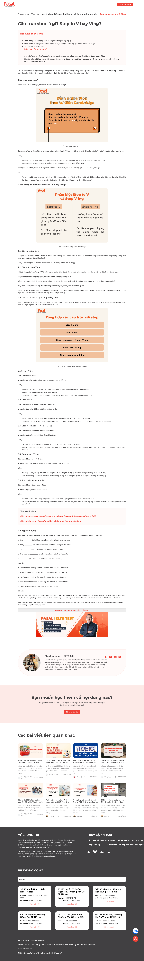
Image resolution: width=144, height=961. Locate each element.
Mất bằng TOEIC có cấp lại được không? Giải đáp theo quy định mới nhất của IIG (84, 762)
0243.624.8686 (109, 921)
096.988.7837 (33, 921)
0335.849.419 (71, 898)
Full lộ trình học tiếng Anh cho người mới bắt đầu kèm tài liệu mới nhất (57, 802)
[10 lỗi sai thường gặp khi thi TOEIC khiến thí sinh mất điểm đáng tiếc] (113, 790)
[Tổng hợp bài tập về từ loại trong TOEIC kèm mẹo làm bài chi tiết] (85, 790)
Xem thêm (39, 900)
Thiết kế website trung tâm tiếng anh (33, 953)
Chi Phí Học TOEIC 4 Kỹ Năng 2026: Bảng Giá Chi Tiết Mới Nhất (58, 762)
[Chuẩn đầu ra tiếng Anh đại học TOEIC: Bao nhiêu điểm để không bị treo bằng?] (113, 750)
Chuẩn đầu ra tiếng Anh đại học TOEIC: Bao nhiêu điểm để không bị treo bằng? (112, 762)
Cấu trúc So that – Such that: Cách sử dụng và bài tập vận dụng (50, 521)
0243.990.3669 (109, 896)
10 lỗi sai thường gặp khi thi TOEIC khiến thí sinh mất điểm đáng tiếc (112, 802)
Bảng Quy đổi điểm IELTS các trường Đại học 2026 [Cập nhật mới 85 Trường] (30, 762)
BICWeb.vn (56, 953)
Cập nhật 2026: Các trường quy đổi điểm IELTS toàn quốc (30, 801)
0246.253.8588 (71, 921)
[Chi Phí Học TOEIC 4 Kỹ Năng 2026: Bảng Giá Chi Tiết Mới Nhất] (58, 750)
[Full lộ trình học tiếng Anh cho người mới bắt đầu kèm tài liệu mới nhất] (58, 790)
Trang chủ (23, 14)
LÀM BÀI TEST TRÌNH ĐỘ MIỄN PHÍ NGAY (72, 610)
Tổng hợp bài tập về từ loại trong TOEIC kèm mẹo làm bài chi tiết (85, 802)
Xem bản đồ (35, 904)
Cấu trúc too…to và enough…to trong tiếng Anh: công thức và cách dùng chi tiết (58, 516)
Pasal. (27, 940)
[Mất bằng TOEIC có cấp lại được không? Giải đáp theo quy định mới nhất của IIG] (85, 750)
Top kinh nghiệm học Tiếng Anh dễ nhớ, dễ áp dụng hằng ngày (64, 14)
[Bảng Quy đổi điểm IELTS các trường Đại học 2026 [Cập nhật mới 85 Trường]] (30, 750)
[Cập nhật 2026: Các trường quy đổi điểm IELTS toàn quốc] (30, 790)
